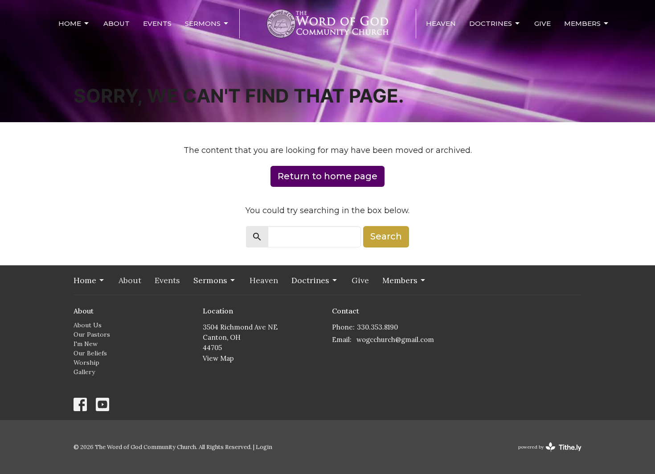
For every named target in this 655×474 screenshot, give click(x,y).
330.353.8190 (377, 327)
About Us (88, 325)
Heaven (441, 23)
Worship (86, 363)
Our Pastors (92, 334)
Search (386, 236)
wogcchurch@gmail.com (395, 339)
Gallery (84, 372)
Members (582, 23)
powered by (545, 454)
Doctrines (490, 23)
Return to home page (327, 176)
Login (264, 447)
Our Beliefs (90, 353)
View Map (218, 358)
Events (157, 23)
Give (542, 23)
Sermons (203, 23)
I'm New (86, 344)
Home (69, 23)
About (116, 23)
